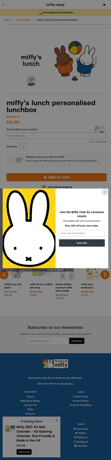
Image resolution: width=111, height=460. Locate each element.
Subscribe (82, 243)
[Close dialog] (104, 192)
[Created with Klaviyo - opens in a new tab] (55, 269)
